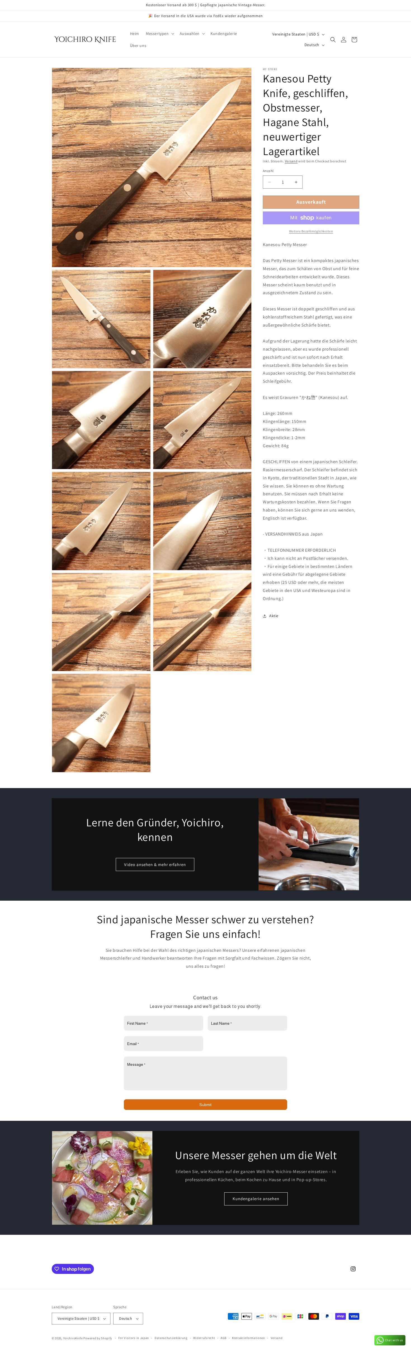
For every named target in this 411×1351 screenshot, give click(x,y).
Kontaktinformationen (248, 1338)
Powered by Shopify (97, 1338)
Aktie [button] (273, 615)
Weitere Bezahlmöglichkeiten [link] (311, 231)
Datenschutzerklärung (171, 1338)
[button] (159, 33)
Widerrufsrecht (204, 1338)
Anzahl (268, 171)
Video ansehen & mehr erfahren (155, 864)
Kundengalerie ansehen (256, 1198)
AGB (223, 1338)
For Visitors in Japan (133, 1338)
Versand (291, 161)
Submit (205, 1105)
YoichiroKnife (73, 1338)
